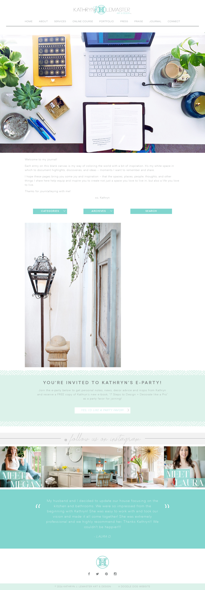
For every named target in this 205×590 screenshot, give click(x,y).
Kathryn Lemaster (102, 9)
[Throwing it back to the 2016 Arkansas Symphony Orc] (143, 466)
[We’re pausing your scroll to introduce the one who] (184, 466)
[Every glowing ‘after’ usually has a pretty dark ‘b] (61, 466)
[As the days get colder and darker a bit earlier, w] (102, 466)
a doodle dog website (134, 587)
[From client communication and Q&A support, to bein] (20, 466)
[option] (102, 519)
